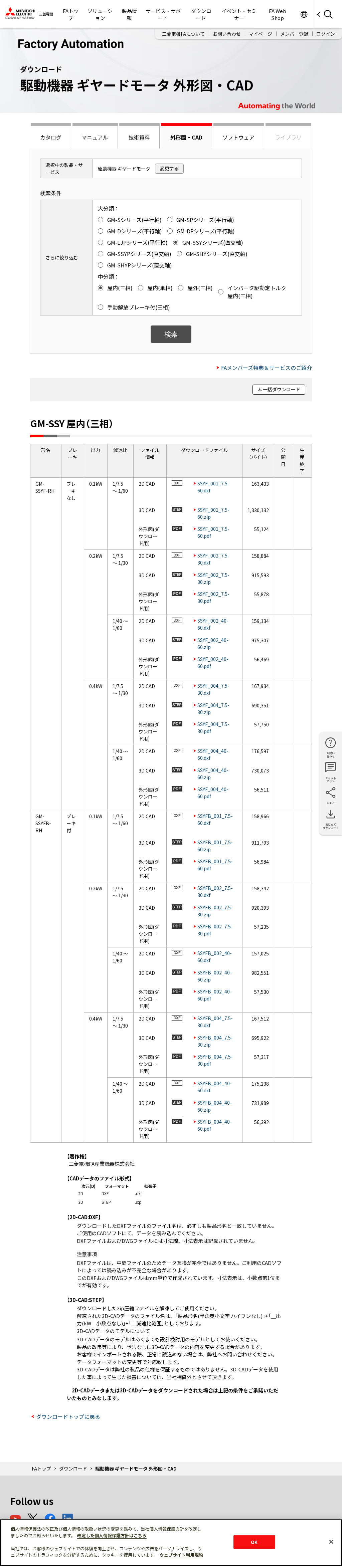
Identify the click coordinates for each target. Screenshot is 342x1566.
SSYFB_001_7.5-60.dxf (215, 819)
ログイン (325, 33)
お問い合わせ (227, 33)
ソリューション (100, 14)
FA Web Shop (277, 14)
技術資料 (139, 137)
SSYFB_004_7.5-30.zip (215, 1041)
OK (254, 1542)
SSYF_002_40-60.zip (212, 643)
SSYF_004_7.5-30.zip (213, 708)
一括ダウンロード (281, 389)
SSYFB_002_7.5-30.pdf (215, 930)
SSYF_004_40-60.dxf (212, 754)
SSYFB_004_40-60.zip (214, 1106)
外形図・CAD (186, 137)
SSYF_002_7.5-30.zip (213, 578)
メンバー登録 (294, 33)
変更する (169, 168)
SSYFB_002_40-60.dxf (214, 956)
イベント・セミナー (238, 14)
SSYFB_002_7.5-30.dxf (215, 891)
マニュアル (94, 137)
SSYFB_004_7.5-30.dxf (215, 1022)
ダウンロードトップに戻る (68, 1416)
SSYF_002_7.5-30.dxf (213, 559)
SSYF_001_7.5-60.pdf (213, 532)
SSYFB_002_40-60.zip (214, 976)
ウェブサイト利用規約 (181, 1555)
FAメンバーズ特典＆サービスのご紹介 (266, 368)
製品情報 (129, 14)
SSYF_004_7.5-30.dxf (213, 689)
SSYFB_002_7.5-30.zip (215, 911)
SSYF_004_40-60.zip (212, 773)
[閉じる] (331, 1541)
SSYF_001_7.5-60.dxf (213, 487)
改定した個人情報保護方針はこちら (112, 1535)
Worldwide (304, 14)
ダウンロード (201, 14)
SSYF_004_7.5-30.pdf (213, 727)
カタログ (50, 137)
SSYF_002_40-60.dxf (212, 624)
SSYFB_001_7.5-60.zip (215, 846)
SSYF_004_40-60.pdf (212, 793)
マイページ (260, 33)
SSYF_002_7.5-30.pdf (213, 597)
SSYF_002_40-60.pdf (212, 662)
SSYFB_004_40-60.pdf (214, 1125)
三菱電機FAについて (183, 33)
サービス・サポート (163, 14)
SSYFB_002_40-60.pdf (214, 995)
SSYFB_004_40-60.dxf (214, 1087)
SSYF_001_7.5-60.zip (213, 513)
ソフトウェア (238, 137)
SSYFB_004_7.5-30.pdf (215, 1060)
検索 (171, 334)
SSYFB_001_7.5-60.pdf (215, 865)
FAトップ (70, 14)
